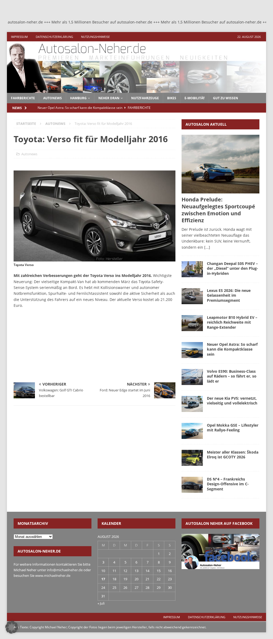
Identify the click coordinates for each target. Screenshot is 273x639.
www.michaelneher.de (52, 575)
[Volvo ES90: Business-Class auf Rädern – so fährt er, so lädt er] (192, 377)
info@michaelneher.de (65, 569)
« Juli (101, 603)
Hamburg (78, 98)
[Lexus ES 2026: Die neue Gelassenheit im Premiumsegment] (192, 296)
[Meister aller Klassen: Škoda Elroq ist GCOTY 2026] (192, 458)
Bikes (171, 98)
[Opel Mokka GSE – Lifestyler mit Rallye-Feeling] (192, 431)
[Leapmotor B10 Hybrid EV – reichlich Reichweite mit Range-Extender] (192, 323)
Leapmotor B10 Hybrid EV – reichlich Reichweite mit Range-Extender (232, 322)
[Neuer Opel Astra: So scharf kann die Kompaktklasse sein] (192, 350)
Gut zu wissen (225, 98)
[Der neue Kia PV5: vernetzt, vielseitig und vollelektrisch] (192, 404)
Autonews (29, 154)
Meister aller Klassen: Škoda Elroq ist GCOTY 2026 (232, 454)
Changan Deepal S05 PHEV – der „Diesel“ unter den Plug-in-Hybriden (232, 268)
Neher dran (108, 98)
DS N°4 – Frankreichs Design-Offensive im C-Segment (228, 484)
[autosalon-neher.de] (136, 89)
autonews (52, 98)
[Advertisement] (54, 347)
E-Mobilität (194, 98)
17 (103, 579)
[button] (11, 627)
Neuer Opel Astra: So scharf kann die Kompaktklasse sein (232, 349)
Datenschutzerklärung (54, 37)
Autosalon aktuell (206, 124)
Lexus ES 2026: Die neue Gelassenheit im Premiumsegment (229, 295)
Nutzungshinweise (95, 37)
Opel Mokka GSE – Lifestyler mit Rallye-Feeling (232, 427)
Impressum (19, 37)
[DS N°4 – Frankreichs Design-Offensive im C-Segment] (192, 485)
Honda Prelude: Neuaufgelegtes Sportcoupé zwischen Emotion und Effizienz (218, 210)
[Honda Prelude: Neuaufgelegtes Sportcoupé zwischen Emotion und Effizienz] (220, 164)
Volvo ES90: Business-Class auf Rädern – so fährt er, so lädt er (231, 376)
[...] (207, 247)
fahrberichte (23, 98)
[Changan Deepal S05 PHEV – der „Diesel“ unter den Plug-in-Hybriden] (192, 269)
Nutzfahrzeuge (145, 98)
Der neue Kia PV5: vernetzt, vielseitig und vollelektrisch (232, 401)
